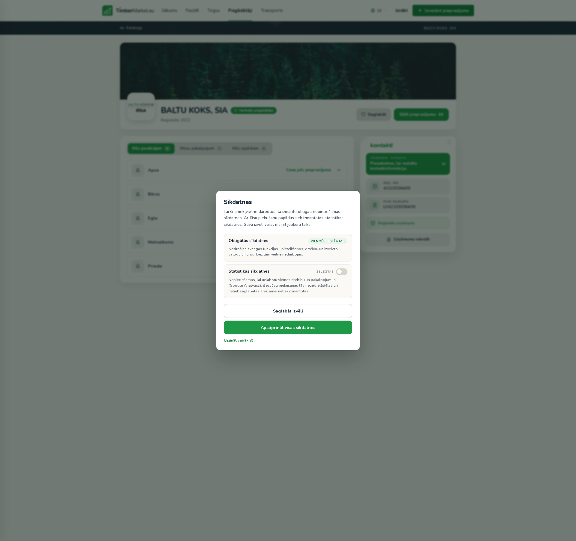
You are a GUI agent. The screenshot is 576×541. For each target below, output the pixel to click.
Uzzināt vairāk (236, 340)
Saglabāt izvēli (288, 311)
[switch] (332, 271)
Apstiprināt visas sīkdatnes (288, 327)
